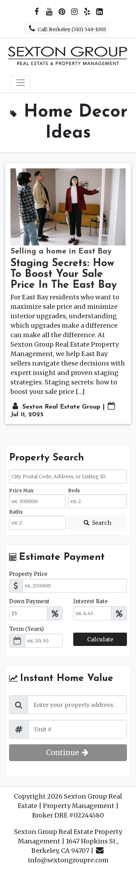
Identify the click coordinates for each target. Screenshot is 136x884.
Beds (74, 490)
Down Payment (29, 601)
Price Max (21, 490)
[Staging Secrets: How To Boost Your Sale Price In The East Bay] (68, 206)
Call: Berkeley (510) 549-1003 (71, 29)
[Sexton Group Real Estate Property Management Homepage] (68, 55)
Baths (16, 512)
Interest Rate (90, 601)
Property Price (28, 574)
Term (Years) (26, 629)
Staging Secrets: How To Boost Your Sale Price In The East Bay (63, 274)
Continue (63, 752)
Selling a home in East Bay (61, 252)
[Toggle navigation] (20, 83)
